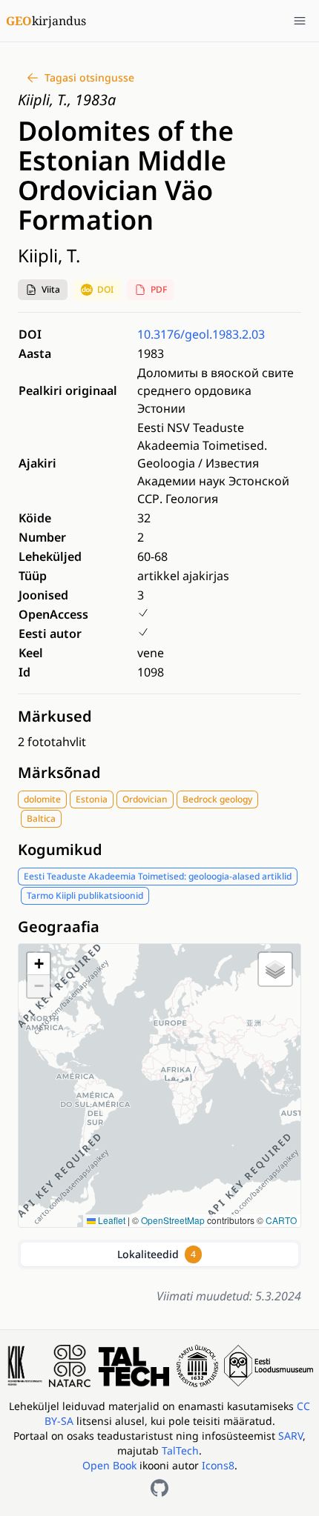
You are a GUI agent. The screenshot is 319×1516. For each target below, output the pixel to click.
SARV (290, 1436)
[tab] (159, 1254)
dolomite (42, 799)
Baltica (41, 818)
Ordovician (145, 799)
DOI (105, 289)
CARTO (281, 1220)
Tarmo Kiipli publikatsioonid (85, 895)
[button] (43, 289)
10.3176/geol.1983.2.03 (201, 334)
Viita (51, 289)
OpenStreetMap (173, 1220)
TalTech (180, 1450)
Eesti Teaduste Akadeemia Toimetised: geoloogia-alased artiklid (158, 876)
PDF (159, 289)
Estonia (92, 799)
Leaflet (110, 1220)
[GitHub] (159, 1488)
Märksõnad (59, 772)
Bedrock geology (217, 799)
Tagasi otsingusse (89, 77)
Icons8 (218, 1465)
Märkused (55, 716)
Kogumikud (60, 850)
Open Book (109, 1465)
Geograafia (58, 927)
